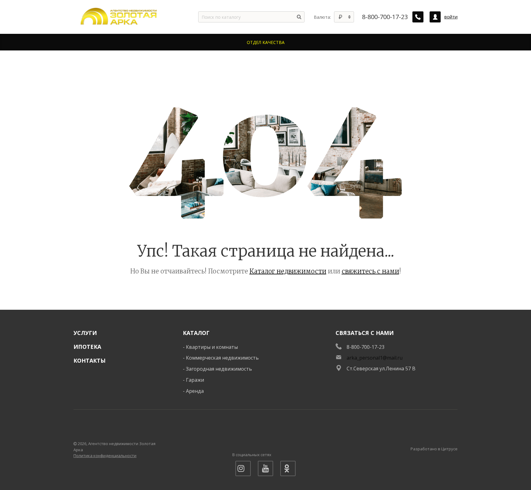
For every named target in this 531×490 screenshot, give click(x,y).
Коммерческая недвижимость (222, 357)
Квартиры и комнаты (212, 347)
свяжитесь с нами (370, 271)
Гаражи (195, 379)
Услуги (85, 333)
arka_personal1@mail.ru (375, 357)
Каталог (196, 333)
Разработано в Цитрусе (434, 449)
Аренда (195, 391)
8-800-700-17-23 (385, 17)
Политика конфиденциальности (104, 455)
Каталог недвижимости (288, 271)
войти (451, 17)
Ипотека (87, 346)
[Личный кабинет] (435, 16)
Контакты (89, 360)
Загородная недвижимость (219, 368)
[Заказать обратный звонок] (417, 16)
